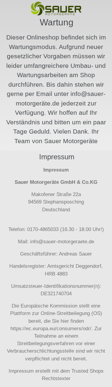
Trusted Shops (87, 371)
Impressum (21, 371)
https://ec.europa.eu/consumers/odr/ (50, 328)
